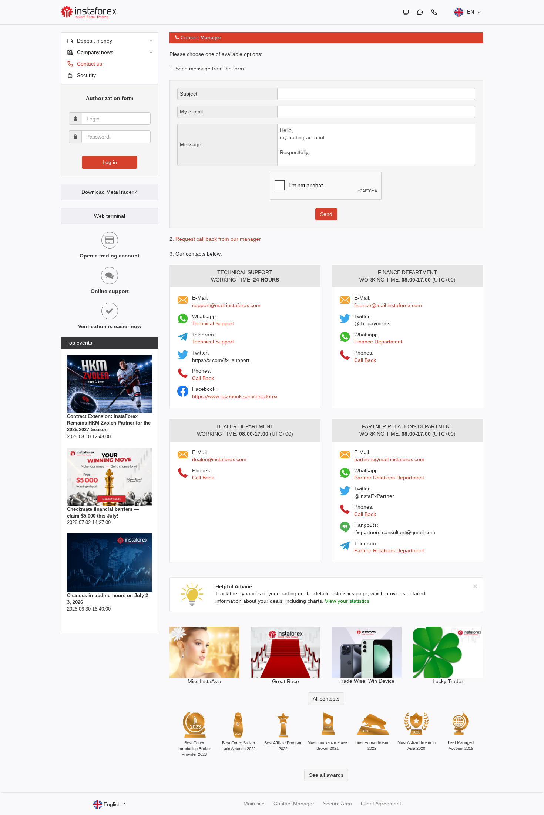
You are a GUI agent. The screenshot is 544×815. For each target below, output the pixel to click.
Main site (254, 803)
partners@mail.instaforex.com (389, 459)
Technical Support (213, 323)
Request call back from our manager (218, 239)
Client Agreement (381, 803)
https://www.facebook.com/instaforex (235, 396)
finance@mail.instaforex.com (388, 305)
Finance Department (378, 342)
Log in (110, 162)
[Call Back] (434, 12)
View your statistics (347, 601)
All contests (326, 699)
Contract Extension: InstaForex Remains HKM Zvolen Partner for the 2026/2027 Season (109, 422)
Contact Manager (293, 803)
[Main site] (406, 12)
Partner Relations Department (389, 477)
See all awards (326, 775)
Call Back (203, 378)
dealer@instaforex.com (219, 459)
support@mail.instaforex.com (226, 305)
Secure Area (337, 803)
